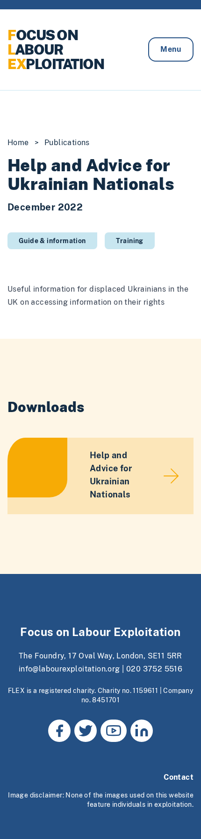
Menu (170, 49)
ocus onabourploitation (55, 49)
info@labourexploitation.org (69, 668)
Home (18, 142)
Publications (67, 142)
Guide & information (52, 241)
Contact (179, 777)
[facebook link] (59, 731)
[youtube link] (113, 731)
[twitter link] (85, 731)
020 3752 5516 (154, 668)
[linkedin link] (141, 731)
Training (130, 241)
